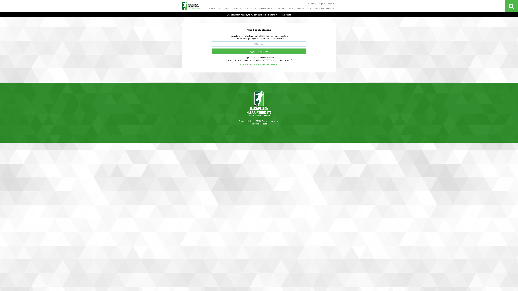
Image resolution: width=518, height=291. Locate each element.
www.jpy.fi (275, 121)
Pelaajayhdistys (303, 8)
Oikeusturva (264, 8)
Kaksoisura (250, 8)
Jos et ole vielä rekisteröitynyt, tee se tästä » (259, 64)
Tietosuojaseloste (259, 123)
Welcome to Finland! (324, 8)
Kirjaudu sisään (326, 3)
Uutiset (212, 8)
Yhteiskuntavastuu (283, 8)
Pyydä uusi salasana (259, 51)
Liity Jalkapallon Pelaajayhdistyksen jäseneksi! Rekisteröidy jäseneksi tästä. (259, 14)
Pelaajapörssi (224, 8)
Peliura (237, 8)
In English (311, 3)
